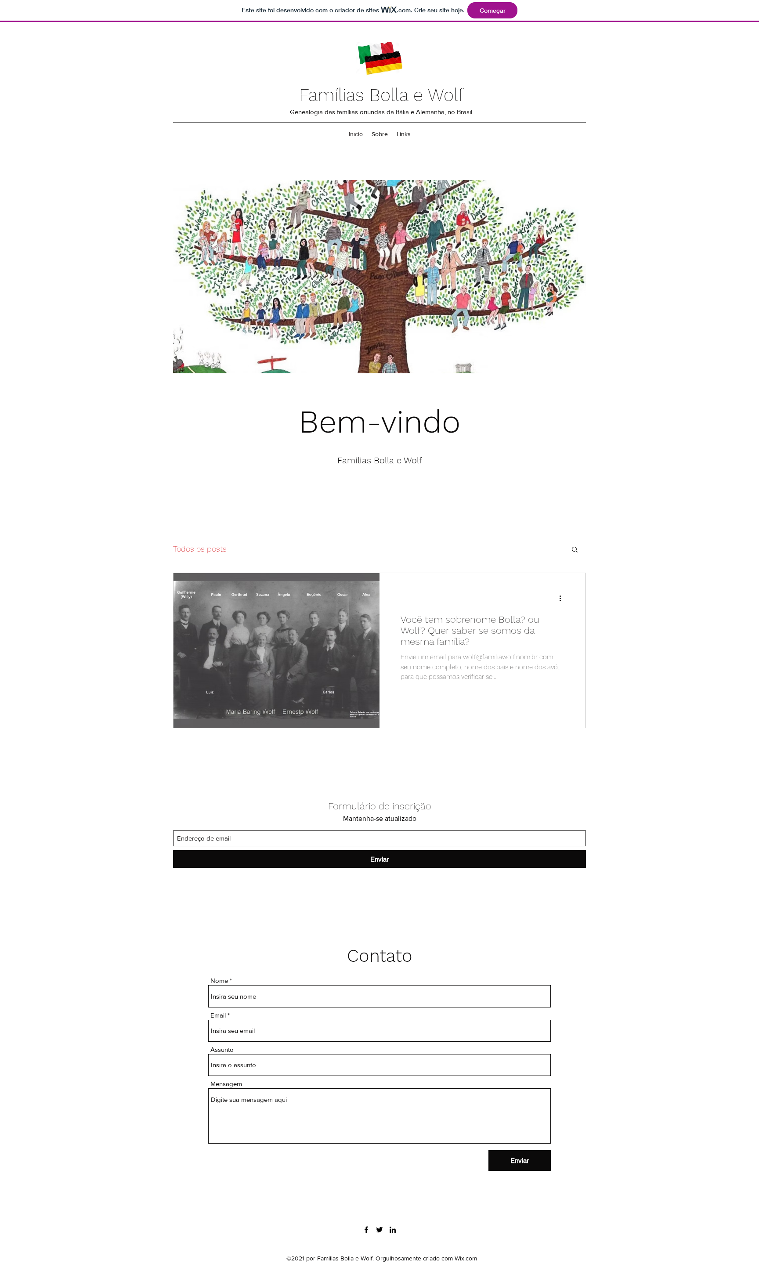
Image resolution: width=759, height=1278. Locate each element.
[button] (575, 550)
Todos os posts (200, 548)
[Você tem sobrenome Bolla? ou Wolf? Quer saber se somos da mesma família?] (276, 650)
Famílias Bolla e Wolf (381, 95)
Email (218, 1015)
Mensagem (226, 1083)
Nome (219, 980)
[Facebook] (366, 1229)
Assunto (222, 1049)
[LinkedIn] (392, 1229)
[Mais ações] (563, 598)
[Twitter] (379, 1229)
